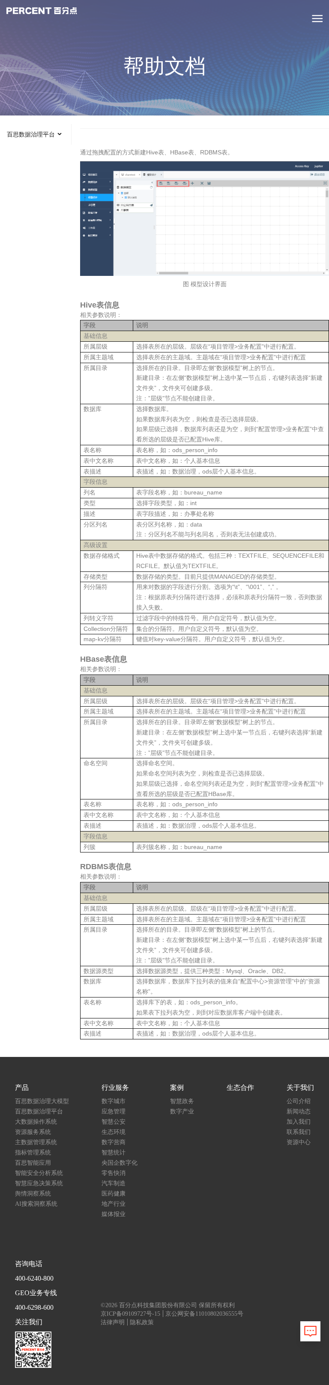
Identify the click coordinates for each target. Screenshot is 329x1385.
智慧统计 (114, 1152)
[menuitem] (35, 134)
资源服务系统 (33, 1132)
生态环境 (114, 1132)
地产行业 (114, 1204)
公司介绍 (299, 1101)
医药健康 (114, 1193)
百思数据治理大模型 (42, 1101)
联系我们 (299, 1132)
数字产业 (182, 1111)
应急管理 (114, 1111)
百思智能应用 (33, 1163)
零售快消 (114, 1173)
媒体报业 (114, 1214)
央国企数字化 (120, 1163)
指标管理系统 (33, 1152)
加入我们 (299, 1122)
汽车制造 (114, 1183)
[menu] (36, 134)
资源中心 (299, 1142)
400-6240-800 (34, 1278)
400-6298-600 (34, 1307)
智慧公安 (114, 1122)
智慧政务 (182, 1101)
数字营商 (114, 1142)
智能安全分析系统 (39, 1173)
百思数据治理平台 (39, 1111)
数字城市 (114, 1101)
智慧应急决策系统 (39, 1183)
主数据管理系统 (36, 1142)
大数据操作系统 (36, 1122)
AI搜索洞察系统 (36, 1204)
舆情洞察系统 (33, 1193)
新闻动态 (299, 1111)
